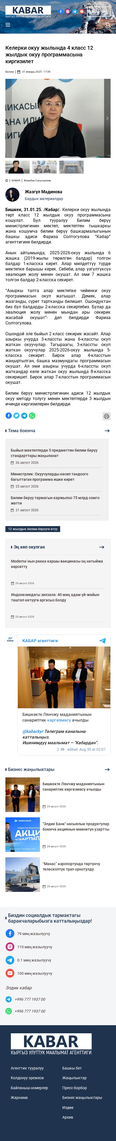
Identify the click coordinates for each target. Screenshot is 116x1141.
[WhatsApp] (32, 416)
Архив (67, 1117)
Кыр (95, 11)
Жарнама (19, 1097)
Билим (9, 71)
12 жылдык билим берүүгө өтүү (32, 529)
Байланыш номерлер (29, 1088)
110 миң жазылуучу (34, 947)
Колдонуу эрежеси (27, 1078)
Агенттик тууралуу (27, 1068)
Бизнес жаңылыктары (82, 1097)
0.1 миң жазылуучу (34, 960)
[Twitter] (16, 416)
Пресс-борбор (74, 1088)
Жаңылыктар (74, 1078)
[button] (107, 118)
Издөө (67, 1107)
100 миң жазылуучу (34, 973)
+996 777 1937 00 (30, 999)
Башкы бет (72, 1068)
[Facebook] (8, 416)
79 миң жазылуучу (33, 934)
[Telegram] (24, 416)
